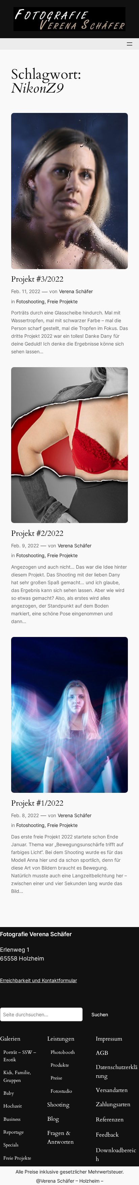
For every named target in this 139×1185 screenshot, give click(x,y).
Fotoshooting (30, 301)
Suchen (99, 1014)
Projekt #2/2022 (37, 533)
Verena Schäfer (76, 291)
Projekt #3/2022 (37, 279)
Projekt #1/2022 (37, 803)
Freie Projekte (62, 301)
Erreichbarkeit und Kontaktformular (38, 980)
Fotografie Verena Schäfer (36, 934)
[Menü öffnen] (130, 44)
